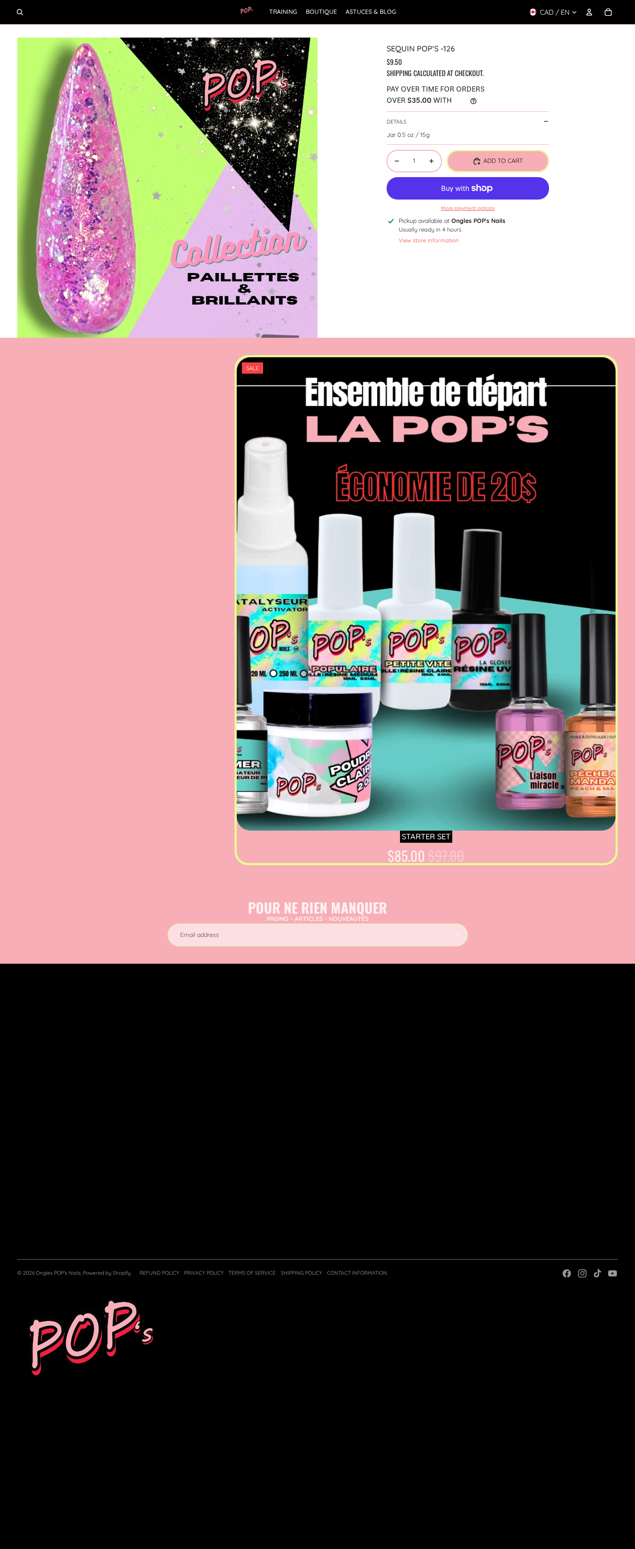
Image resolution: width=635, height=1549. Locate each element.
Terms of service (252, 1273)
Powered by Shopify (107, 1273)
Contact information (357, 1273)
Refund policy (159, 1273)
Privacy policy (204, 1273)
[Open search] (19, 12)
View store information (429, 240)
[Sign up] (456, 935)
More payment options (468, 208)
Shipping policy (301, 1273)
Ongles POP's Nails (58, 1273)
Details (396, 121)
